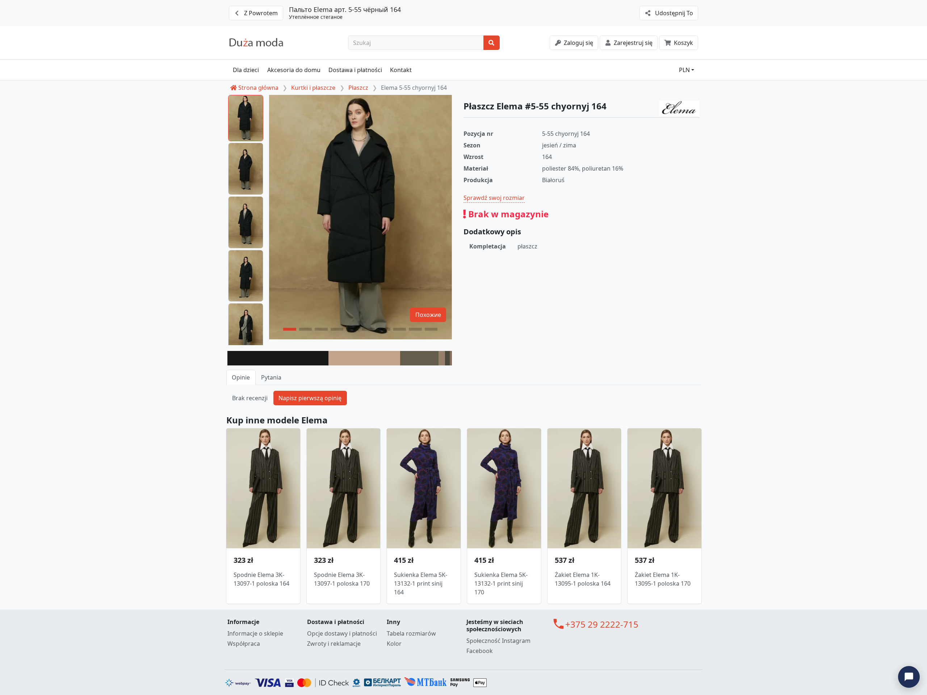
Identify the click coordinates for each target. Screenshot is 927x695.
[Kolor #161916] (277, 358)
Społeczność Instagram (498, 641)
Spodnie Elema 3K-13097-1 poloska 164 (261, 579)
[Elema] (679, 109)
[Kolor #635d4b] (419, 358)
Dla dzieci (246, 70)
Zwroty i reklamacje (334, 644)
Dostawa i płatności (355, 70)
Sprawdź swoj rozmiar (494, 198)
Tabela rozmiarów (411, 633)
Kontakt (401, 70)
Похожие (428, 315)
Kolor (394, 644)
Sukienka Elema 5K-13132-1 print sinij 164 (420, 583)
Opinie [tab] (241, 377)
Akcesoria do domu (293, 70)
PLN (684, 70)
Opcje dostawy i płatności (342, 633)
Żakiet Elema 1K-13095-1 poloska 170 (663, 579)
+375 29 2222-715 (601, 624)
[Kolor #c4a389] (364, 358)
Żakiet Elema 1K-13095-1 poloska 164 (583, 579)
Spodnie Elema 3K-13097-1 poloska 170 (342, 579)
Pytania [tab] (271, 377)
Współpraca (243, 644)
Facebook (479, 651)
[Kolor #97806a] (442, 358)
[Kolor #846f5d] (451, 358)
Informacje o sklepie (255, 633)
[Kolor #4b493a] (447, 358)
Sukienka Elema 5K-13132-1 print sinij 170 (501, 583)
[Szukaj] (491, 42)
